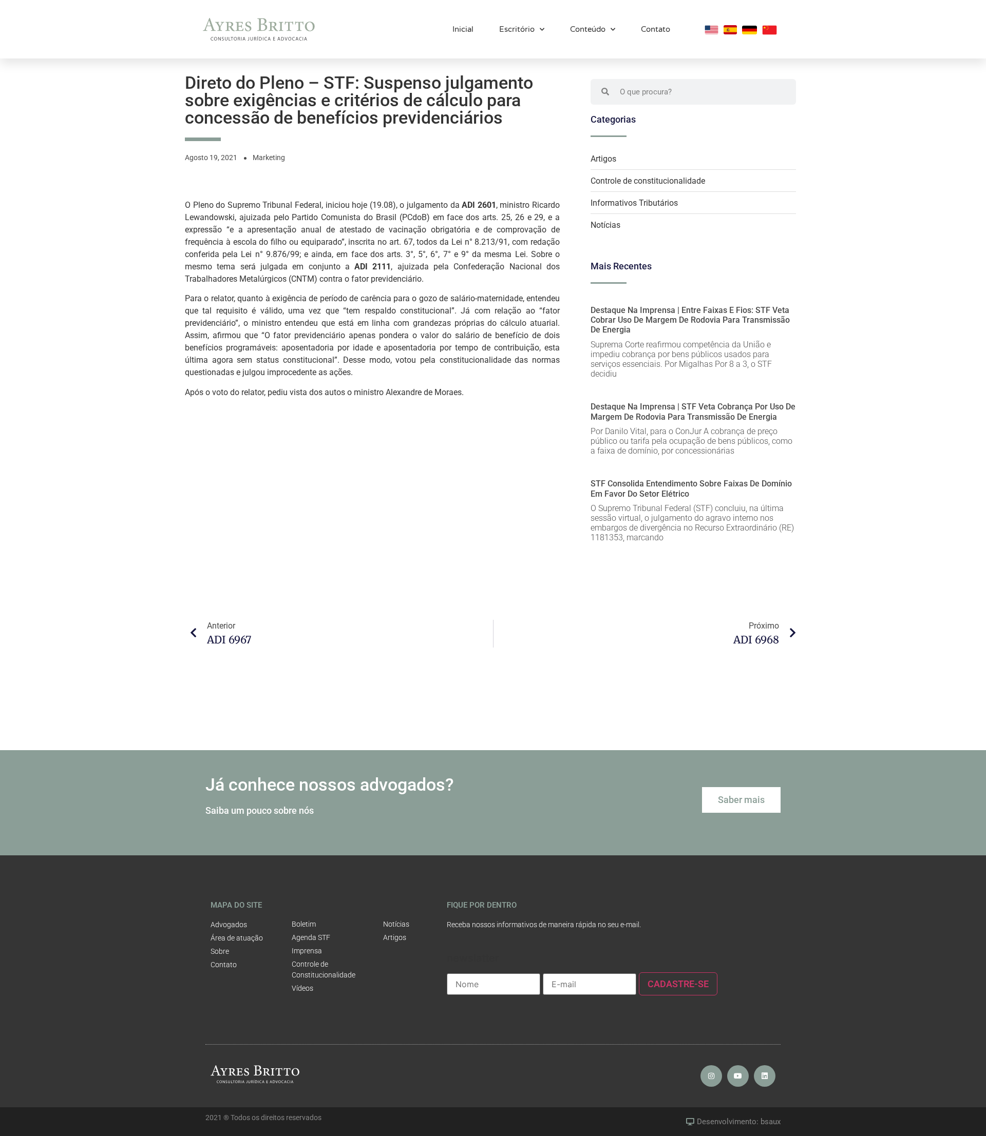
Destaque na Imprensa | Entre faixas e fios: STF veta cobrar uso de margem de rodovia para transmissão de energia (690, 320)
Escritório (517, 29)
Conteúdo (587, 29)
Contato (655, 29)
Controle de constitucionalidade (648, 181)
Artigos (603, 159)
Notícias (605, 225)
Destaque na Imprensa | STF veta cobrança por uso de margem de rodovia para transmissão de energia (693, 411)
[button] (741, 800)
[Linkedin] (764, 1076)
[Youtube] (738, 1076)
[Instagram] (711, 1076)
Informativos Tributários (634, 203)
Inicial (462, 29)
